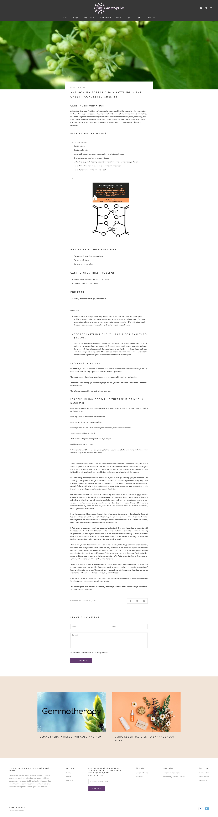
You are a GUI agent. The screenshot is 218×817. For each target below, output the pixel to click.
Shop (75, 18)
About (138, 18)
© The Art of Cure (17, 807)
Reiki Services (204, 777)
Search (68, 777)
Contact (150, 18)
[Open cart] (211, 8)
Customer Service (142, 773)
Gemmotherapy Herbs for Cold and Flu (70, 736)
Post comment (81, 660)
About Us (69, 781)
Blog (128, 18)
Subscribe (97, 789)
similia (139, 494)
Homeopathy (105, 18)
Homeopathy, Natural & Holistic (174, 777)
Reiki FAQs (203, 781)
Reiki (118, 18)
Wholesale (88, 18)
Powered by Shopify (16, 811)
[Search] (206, 8)
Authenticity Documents (171, 773)
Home (65, 18)
